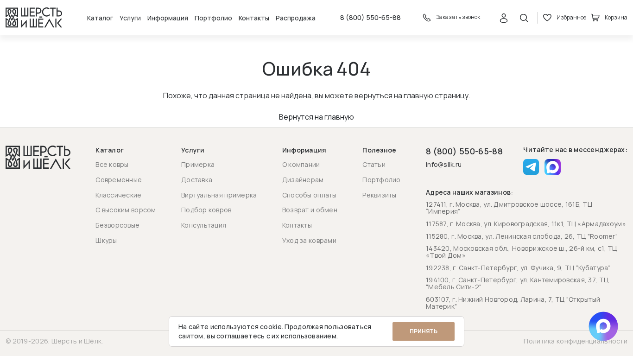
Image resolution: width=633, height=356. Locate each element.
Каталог (100, 17)
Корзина (616, 17)
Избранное (571, 17)
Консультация (203, 225)
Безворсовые (117, 225)
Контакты (254, 17)
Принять (423, 331)
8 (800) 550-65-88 (370, 17)
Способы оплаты (309, 195)
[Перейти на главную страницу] (34, 17)
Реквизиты (379, 195)
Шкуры (106, 240)
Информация (167, 17)
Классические (118, 195)
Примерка (198, 164)
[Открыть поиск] (524, 18)
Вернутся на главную (316, 117)
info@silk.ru (444, 165)
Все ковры (112, 164)
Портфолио (213, 17)
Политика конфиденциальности (575, 341)
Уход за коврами (309, 240)
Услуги (130, 17)
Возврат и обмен (309, 209)
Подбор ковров (206, 209)
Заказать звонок (458, 17)
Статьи (374, 164)
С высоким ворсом (125, 209)
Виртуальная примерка (219, 195)
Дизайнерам (303, 179)
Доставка (196, 179)
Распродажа (296, 17)
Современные (118, 179)
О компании (301, 164)
